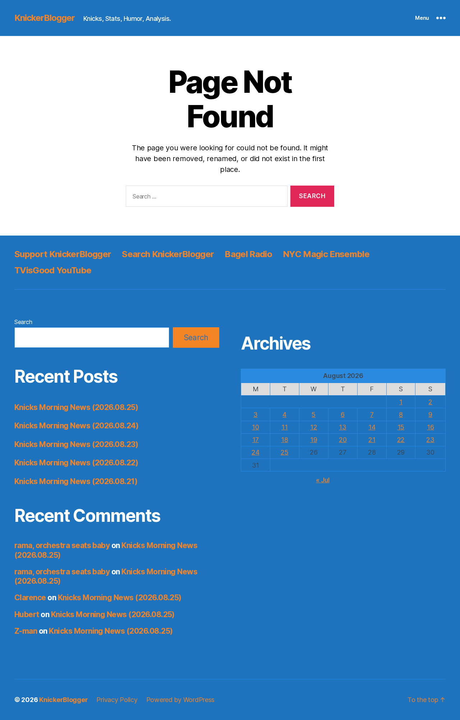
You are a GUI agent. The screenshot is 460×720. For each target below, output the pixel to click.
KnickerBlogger (44, 18)
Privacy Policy (116, 699)
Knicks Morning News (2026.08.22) (76, 462)
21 (371, 439)
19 (313, 439)
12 (313, 427)
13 (342, 427)
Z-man (25, 630)
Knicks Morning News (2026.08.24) (76, 425)
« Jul (323, 480)
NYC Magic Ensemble (326, 254)
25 (284, 452)
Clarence (30, 597)
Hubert (26, 614)
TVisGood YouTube (52, 270)
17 (255, 439)
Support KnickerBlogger (62, 254)
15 (400, 427)
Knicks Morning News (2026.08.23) (76, 444)
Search (23, 321)
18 (284, 439)
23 (430, 439)
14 (371, 427)
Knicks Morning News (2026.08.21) (75, 481)
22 (401, 439)
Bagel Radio (248, 254)
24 (255, 452)
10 (255, 427)
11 (284, 427)
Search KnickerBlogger (168, 254)
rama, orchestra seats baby (62, 545)
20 (342, 439)
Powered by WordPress (180, 699)
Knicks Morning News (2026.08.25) (76, 407)
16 (430, 427)
